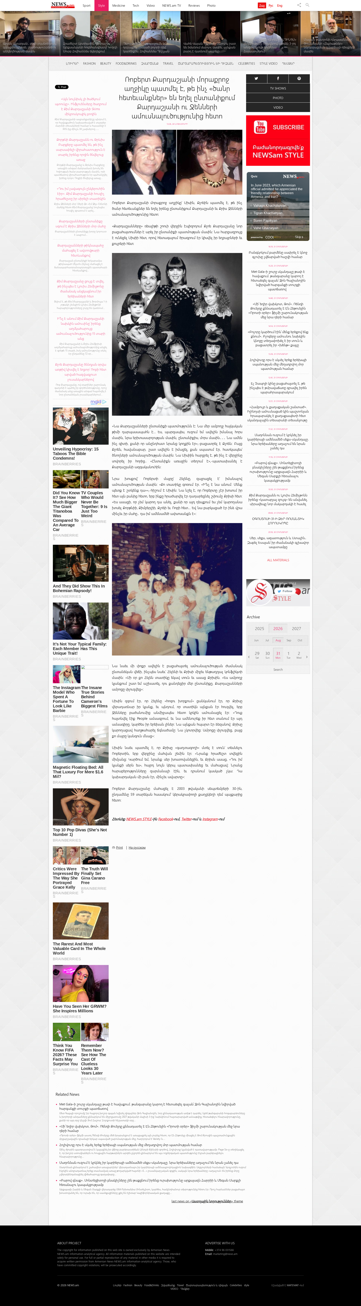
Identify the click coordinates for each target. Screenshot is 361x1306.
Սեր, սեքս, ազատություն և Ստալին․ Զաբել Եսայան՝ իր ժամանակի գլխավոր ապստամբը (278, 542)
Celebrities (246, 63)
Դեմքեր (288, 63)
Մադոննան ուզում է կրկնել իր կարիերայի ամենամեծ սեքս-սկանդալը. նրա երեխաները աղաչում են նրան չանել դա (149, 1162)
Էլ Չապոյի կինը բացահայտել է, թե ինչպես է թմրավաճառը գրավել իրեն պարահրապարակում (278, 387)
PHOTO (278, 98)
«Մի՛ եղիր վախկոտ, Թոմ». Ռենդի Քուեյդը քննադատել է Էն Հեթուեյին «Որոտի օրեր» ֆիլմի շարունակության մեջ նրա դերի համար (149, 1128)
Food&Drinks (126, 63)
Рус (271, 5)
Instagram (210, 819)
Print (119, 847)
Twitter (186, 819)
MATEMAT (293, 1285)
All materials (278, 560)
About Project (69, 1243)
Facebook (165, 819)
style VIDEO (268, 63)
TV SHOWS (278, 88)
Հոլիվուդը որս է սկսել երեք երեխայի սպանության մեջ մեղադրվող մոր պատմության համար (131, 1144)
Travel (168, 63)
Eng (280, 5)
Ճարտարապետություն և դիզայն (206, 63)
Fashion (89, 63)
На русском (137, 847)
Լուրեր (72, 63)
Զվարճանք (149, 63)
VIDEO (278, 107)
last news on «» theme (207, 1201)
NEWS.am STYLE (139, 819)
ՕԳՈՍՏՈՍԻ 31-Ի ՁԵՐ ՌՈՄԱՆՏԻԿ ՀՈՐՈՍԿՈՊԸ (278, 520)
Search (278, 669)
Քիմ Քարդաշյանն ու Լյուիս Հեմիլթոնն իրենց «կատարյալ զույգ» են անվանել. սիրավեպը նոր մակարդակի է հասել (278, 499)
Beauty (105, 63)
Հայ (262, 5)
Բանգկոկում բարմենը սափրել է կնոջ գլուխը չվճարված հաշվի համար (278, 254)
